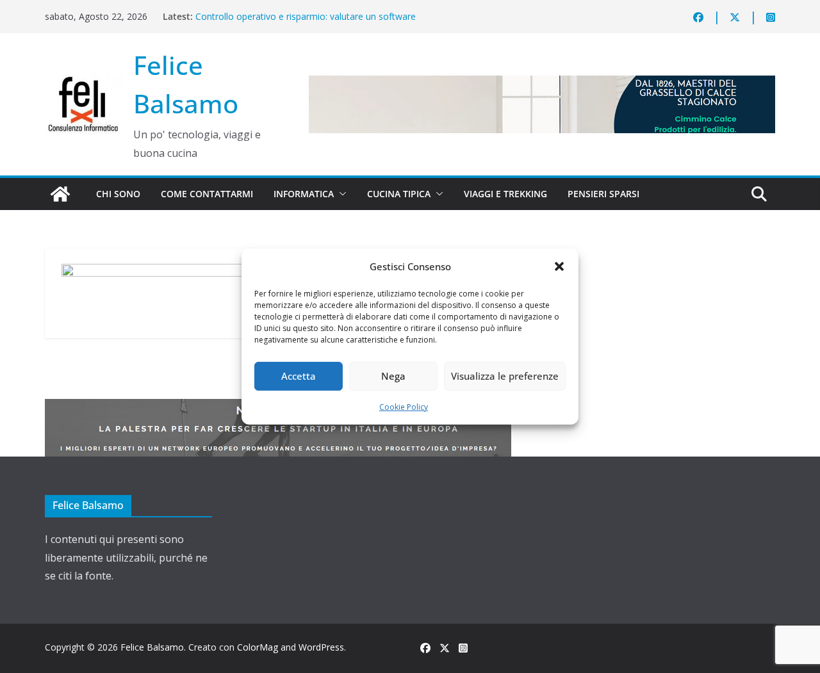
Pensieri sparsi (603, 194)
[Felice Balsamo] (60, 194)
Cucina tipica (398, 194)
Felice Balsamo (152, 647)
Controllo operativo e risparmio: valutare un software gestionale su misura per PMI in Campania (305, 22)
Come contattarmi (207, 194)
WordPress (321, 647)
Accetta (298, 375)
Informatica (304, 194)
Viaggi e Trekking (505, 194)
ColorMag (257, 647)
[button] (559, 266)
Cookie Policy (403, 406)
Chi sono (118, 194)
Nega (393, 375)
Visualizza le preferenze (505, 375)
